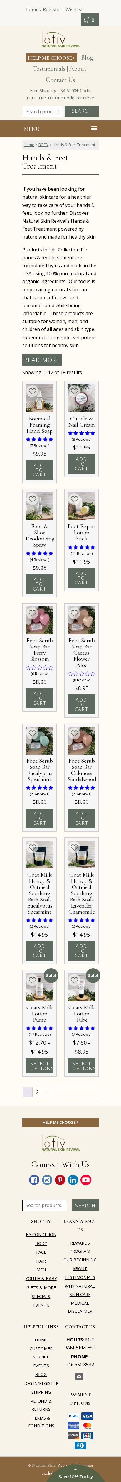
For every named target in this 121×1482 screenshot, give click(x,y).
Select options (41, 1066)
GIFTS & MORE (41, 1287)
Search (82, 111)
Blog (87, 57)
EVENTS (41, 1305)
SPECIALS (41, 1296)
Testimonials (49, 68)
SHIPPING (41, 1392)
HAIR (41, 1261)
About (77, 68)
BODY (43, 144)
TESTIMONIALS (80, 1277)
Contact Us (60, 80)
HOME (41, 1340)
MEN (41, 1270)
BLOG (41, 1374)
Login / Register (43, 9)
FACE (41, 1252)
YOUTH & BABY (41, 1278)
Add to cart (39, 470)
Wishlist (74, 9)
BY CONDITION (41, 1234)
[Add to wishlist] (32, 391)
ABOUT (80, 1268)
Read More (42, 360)
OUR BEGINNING (80, 1260)
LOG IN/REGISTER (40, 1383)
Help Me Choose (51, 57)
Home (29, 144)
